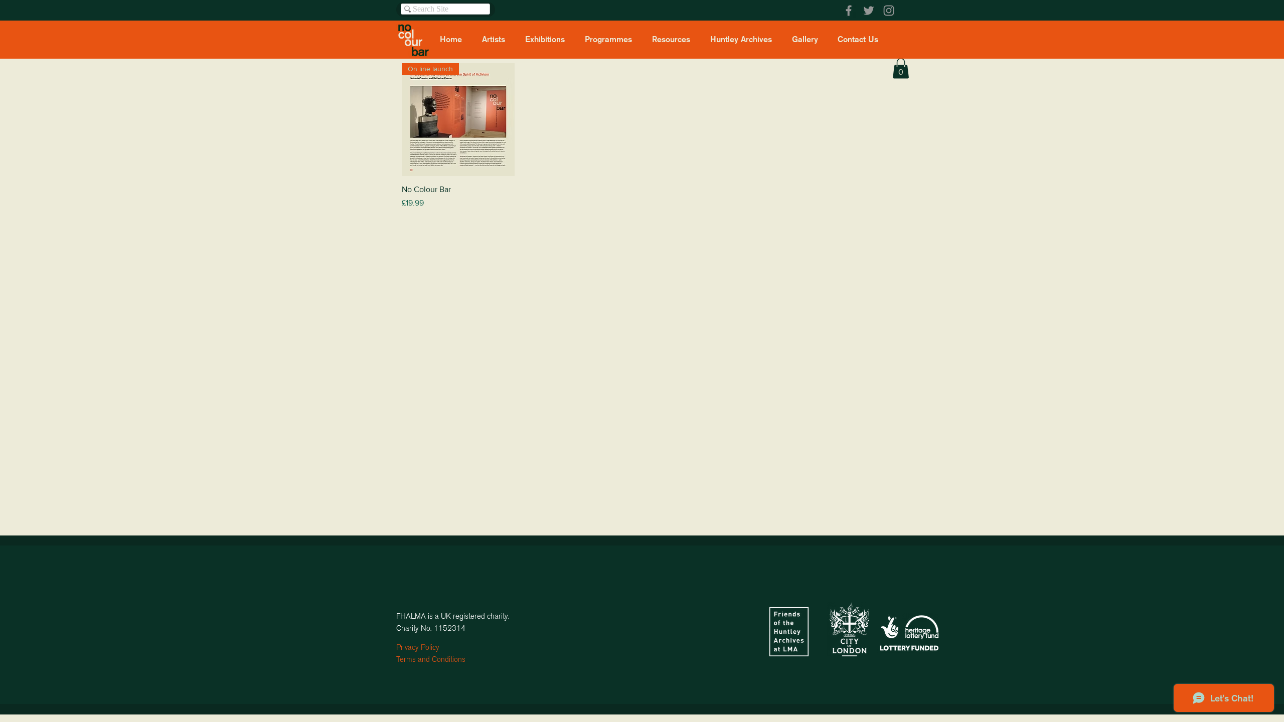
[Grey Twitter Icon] (869, 11)
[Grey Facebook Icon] (849, 11)
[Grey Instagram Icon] (889, 11)
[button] (900, 68)
